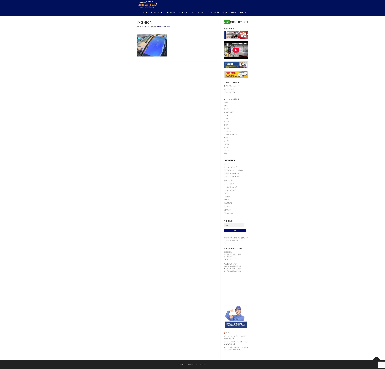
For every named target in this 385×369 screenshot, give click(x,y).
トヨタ (226, 125)
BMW (226, 103)
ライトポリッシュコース (231, 86)
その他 (225, 12)
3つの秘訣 (227, 200)
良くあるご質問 (229, 213)
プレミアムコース (229, 92)
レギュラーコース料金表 (231, 173)
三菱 (225, 153)
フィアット (227, 131)
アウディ (227, 109)
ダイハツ (227, 122)
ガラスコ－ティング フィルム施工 (235, 336)
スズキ (226, 115)
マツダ (226, 147)
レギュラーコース (229, 89)
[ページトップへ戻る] (376, 359)
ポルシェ (227, 144)
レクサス (227, 150)
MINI (225, 106)
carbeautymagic (163, 27)
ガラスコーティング (157, 12)
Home (145, 12)
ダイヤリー (227, 206)
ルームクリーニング (198, 12)
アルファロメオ (229, 112)
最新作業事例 (228, 203)
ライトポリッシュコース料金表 (234, 170)
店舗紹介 (233, 12)
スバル (226, 118)
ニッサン (227, 128)
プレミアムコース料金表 (231, 176)
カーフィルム (171, 12)
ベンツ (226, 138)
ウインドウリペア (213, 12)
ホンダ (226, 141)
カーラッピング (184, 12)
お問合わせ (242, 12)
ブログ (228, 333)
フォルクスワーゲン (230, 134)
